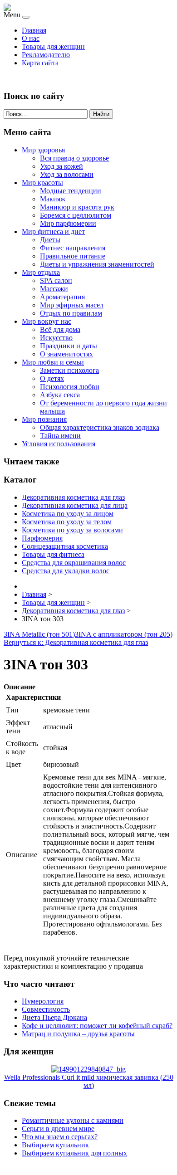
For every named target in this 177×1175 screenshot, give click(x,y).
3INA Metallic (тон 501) (39, 634)
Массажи (54, 289)
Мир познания (44, 419)
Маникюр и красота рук (77, 207)
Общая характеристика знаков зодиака (99, 427)
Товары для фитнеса (53, 554)
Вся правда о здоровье (74, 158)
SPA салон (56, 280)
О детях (52, 378)
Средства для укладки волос (65, 571)
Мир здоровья (43, 150)
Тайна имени (60, 435)
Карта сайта (40, 63)
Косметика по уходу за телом (67, 522)
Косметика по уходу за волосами (72, 530)
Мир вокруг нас (46, 321)
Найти (101, 114)
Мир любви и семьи (53, 362)
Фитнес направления (72, 248)
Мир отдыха (41, 272)
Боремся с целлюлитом (75, 215)
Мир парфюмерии (68, 223)
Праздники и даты (68, 346)
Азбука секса (60, 395)
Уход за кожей (61, 166)
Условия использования (58, 444)
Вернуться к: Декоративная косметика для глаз (76, 642)
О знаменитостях (66, 354)
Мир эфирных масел (71, 305)
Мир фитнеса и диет (53, 231)
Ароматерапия (62, 297)
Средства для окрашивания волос (74, 562)
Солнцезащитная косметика (65, 546)
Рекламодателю (46, 55)
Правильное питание (72, 256)
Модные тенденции (70, 191)
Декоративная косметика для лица (75, 505)
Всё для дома (60, 329)
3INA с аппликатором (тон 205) (123, 634)
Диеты (50, 240)
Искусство (56, 337)
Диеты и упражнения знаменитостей (97, 264)
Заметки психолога (69, 370)
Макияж (52, 199)
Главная (34, 30)
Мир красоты (42, 182)
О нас (30, 38)
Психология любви (69, 386)
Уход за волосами (66, 174)
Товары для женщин (53, 46)
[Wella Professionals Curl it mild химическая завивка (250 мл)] (88, 1069)
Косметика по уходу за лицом (67, 513)
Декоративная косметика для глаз (73, 497)
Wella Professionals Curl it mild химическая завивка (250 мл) (88, 1081)
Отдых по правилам (71, 313)
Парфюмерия (42, 538)
